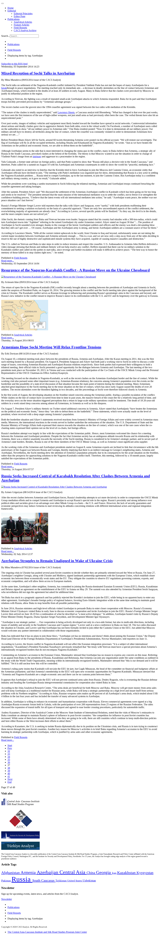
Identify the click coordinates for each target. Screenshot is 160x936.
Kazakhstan (127, 872)
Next (10, 779)
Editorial (12, 10)
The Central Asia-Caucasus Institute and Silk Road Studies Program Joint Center (47, 932)
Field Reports (20, 27)
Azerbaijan (48, 872)
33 (9, 754)
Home (11, 8)
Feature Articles (21, 24)
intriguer (37, 156)
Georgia (104, 872)
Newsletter (6, 899)
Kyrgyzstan (145, 873)
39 (9, 770)
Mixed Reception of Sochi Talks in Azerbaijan (38, 73)
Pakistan (6, 880)
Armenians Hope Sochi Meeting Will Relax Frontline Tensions (51, 347)
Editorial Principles (23, 13)
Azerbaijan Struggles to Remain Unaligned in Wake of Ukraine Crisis (57, 561)
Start (10, 745)
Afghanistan (11, 873)
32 (9, 751)
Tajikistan (61, 880)
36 (9, 762)
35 (9, 759)
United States (75, 880)
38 (9, 768)
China (91, 873)
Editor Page (19, 16)
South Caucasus (43, 880)
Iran (114, 873)
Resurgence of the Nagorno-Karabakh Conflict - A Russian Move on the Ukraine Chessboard (75, 270)
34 (9, 756)
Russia (22, 879)
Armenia (29, 872)
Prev (10, 748)
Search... (5, 36)
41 (9, 776)
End (10, 782)
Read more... (7, 260)
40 (9, 773)
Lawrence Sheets (66, 112)
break (4, 88)
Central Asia (73, 872)
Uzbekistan (89, 880)
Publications (14, 19)
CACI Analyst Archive (25, 30)
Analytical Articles (23, 22)
